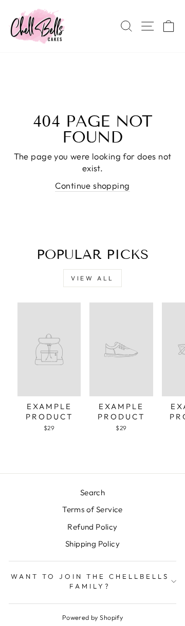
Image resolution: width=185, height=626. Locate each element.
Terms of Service (92, 509)
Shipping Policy (92, 544)
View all (92, 278)
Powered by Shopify (92, 617)
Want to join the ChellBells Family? (90, 581)
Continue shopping (92, 185)
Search (92, 492)
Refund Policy (92, 527)
